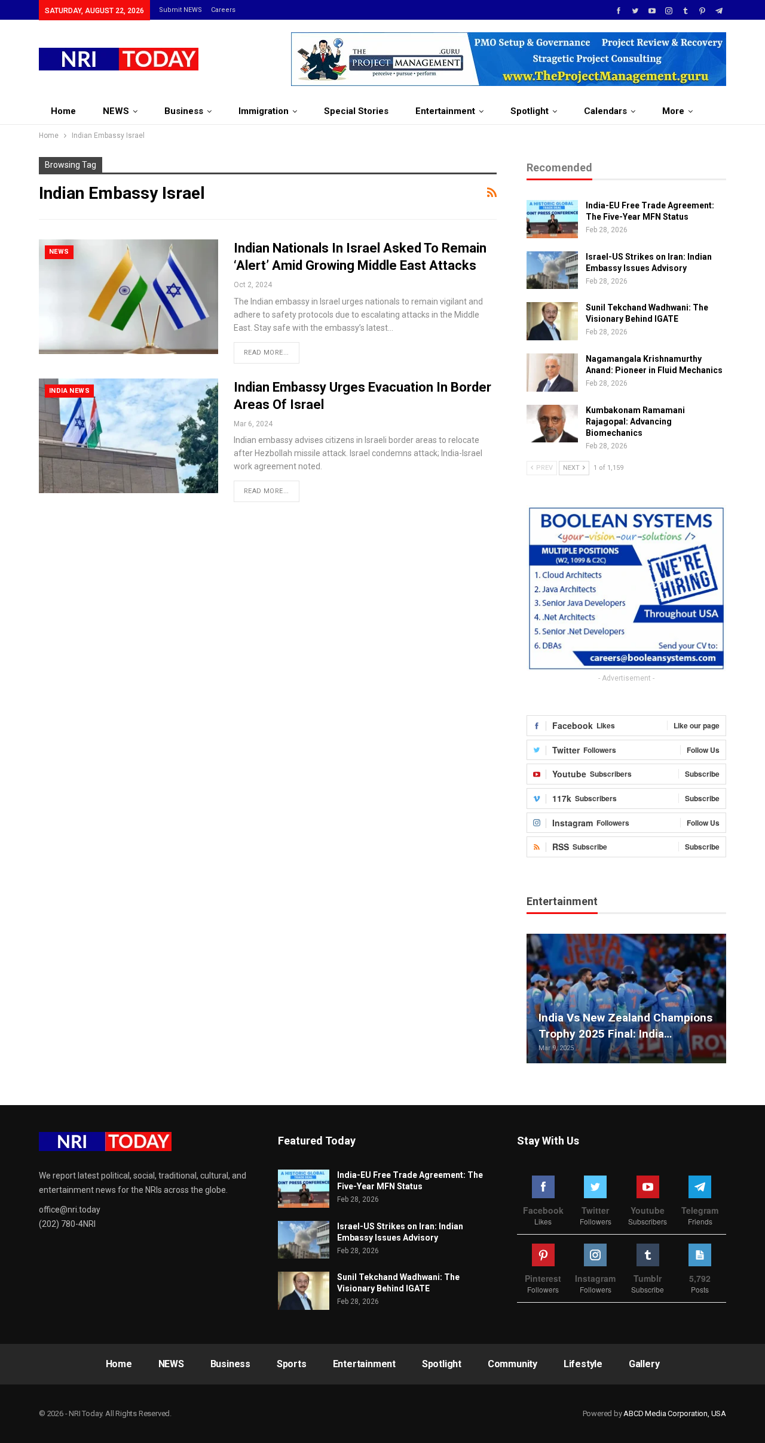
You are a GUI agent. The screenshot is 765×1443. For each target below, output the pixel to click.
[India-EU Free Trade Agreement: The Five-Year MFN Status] (552, 219)
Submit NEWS (180, 10)
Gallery (644, 1364)
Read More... (266, 352)
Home (63, 111)
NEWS (116, 111)
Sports (292, 1364)
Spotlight (529, 111)
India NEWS (69, 391)
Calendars (605, 111)
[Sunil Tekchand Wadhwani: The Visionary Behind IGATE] (552, 321)
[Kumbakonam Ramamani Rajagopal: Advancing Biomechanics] (552, 424)
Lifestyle (583, 1364)
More (673, 111)
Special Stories (356, 111)
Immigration (263, 111)
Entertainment (445, 111)
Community (512, 1364)
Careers (223, 10)
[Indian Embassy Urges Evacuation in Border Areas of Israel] (128, 436)
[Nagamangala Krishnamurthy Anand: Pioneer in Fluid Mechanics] (552, 372)
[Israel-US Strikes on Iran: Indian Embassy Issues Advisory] (552, 270)
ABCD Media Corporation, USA (674, 1413)
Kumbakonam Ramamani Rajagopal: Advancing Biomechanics (635, 421)
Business (183, 111)
